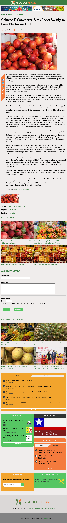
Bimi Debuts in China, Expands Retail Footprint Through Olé (27, 392)
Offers (42, 445)
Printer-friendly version (3, 90)
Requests (56, 445)
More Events (17, 443)
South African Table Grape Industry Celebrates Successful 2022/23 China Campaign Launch (50, 367)
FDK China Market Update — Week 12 (47, 264)
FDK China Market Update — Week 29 (19, 381)
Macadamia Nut (43, 463)
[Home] (23, 2)
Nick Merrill (46, 518)
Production (17, 206)
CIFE (4, 425)
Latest (17, 375)
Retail (24, 206)
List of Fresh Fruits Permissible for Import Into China (46, 481)
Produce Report (20, 30)
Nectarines (20, 14)
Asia (10, 209)
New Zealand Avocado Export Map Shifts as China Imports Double (29, 397)
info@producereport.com (35, 508)
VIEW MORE (33, 409)
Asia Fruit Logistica (9, 432)
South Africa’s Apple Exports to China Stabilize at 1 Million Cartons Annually (47, 242)
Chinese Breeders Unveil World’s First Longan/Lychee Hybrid (14, 367)
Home (3, 14)
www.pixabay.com (22, 189)
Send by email (3, 94)
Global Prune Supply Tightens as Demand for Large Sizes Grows (49, 433)
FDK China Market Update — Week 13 (14, 264)
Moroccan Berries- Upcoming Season (51, 452)
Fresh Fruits (11, 14)
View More (49, 468)
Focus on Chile (50, 416)
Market (10, 206)
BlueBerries (42, 458)
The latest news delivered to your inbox (16, 480)
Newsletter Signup (49, 508)
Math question (6, 299)
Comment (5, 282)
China (14, 209)
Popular (47, 375)
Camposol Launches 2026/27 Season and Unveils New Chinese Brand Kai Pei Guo (34, 403)
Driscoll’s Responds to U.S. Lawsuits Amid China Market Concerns (29, 386)
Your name (5, 276)
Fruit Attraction (8, 440)
